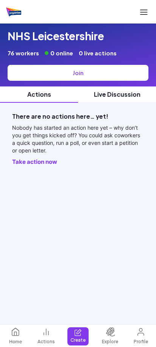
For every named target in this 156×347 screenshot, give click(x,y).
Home (15, 341)
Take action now (34, 161)
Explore (110, 341)
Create (78, 340)
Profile (141, 341)
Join (78, 72)
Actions (46, 341)
